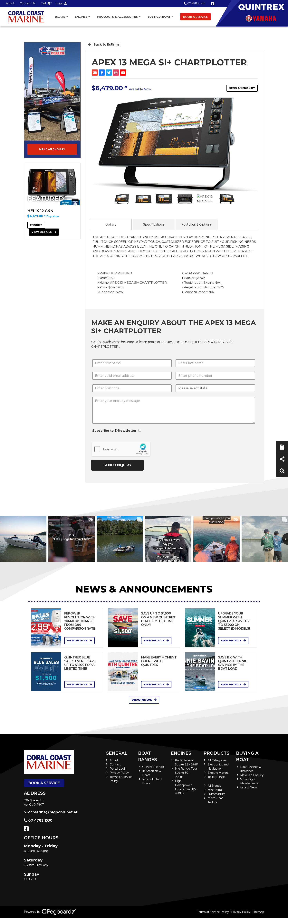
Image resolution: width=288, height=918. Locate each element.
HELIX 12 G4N (40, 210)
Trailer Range (217, 777)
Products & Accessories (117, 16)
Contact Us (27, 3)
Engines (181, 753)
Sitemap (258, 912)
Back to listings (106, 44)
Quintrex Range (153, 767)
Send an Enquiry (242, 88)
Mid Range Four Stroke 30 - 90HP (186, 773)
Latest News (249, 787)
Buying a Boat (247, 756)
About (10, 3)
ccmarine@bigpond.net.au (53, 812)
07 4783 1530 (196, 3)
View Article (77, 640)
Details (110, 224)
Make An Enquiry (252, 775)
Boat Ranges (147, 756)
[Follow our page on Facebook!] (212, 4)
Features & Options (196, 224)
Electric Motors (218, 772)
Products (216, 753)
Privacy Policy (119, 772)
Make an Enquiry (52, 149)
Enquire (36, 225)
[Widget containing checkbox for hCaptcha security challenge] (120, 449)
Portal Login (118, 768)
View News (141, 700)
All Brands (214, 785)
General (116, 753)
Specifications (153, 224)
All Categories (217, 760)
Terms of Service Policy (213, 912)
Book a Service (195, 17)
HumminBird (217, 794)
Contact (115, 764)
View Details (42, 231)
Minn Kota (215, 790)
